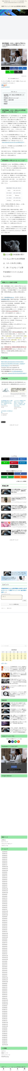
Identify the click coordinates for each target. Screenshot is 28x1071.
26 (17, 658)
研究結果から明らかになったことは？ (11, 97)
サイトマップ (4, 841)
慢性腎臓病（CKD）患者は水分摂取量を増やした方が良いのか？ (14, 95)
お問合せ (3, 840)
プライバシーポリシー (6, 843)
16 (6, 657)
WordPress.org (5, 1056)
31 (10, 660)
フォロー (15, 766)
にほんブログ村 (5, 87)
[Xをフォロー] (7, 473)
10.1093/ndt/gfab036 (17, 371)
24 (10, 658)
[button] (18, 71)
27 (21, 658)
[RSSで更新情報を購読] (20, 477)
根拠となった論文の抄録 (9, 99)
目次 (12, 91)
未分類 (4, 421)
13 (21, 655)
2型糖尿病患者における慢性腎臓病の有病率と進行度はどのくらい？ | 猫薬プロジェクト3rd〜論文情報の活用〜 (14, 590)
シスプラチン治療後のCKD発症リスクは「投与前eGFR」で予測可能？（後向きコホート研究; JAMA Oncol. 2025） (19, 403)
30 (6, 660)
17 (10, 657)
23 (6, 658)
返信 (25, 600)
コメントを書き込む (14, 604)
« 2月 (2, 663)
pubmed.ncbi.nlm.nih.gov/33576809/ (16, 373)
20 (21, 657)
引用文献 (5, 101)
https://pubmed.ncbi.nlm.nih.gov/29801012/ (12, 142)
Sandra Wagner (5, 365)
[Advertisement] (14, 25)
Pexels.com (23, 64)
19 (17, 657)
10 (10, 655)
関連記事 (5, 103)
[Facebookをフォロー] (20, 473)
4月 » (5, 663)
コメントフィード (5, 1054)
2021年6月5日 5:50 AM (5, 594)
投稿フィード (4, 1053)
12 (17, 655)
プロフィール (4, 845)
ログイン (3, 1051)
